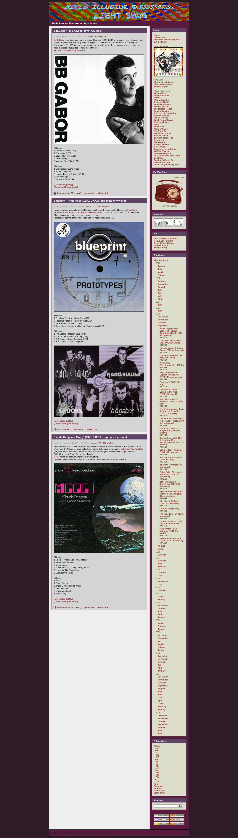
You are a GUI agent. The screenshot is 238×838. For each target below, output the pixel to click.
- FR (104, 443)
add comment (63, 429)
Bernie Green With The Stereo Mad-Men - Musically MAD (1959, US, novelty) (172, 441)
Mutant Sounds (161, 95)
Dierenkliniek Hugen (164, 243)
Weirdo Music (160, 93)
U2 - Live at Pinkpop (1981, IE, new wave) (169, 502)
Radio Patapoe (161, 245)
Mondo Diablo (161, 129)
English (102, 37)
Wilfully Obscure (162, 151)
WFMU (157, 98)
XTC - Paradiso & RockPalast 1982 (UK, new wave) (170, 484)
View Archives (161, 260)
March (161, 272)
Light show (159, 793)
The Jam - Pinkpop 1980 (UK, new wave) (171, 356)
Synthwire (159, 140)
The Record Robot (163, 109)
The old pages (161, 86)
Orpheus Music (161, 102)
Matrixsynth (159, 142)
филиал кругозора (163, 138)
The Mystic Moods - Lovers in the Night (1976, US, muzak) (169, 392)
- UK (99, 207)
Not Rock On (160, 131)
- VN (157, 777)
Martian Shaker (161, 106)
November (163, 320)
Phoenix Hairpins (162, 104)
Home (157, 35)
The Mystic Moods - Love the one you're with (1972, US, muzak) (172, 411)
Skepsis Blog (160, 247)
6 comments (62, 607)
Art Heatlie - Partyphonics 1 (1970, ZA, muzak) (172, 365)
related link (102, 193)
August (161, 266)
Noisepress (159, 147)
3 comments (62, 193)
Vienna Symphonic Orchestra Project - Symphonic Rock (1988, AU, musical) (171, 332)
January (161, 567)
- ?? (157, 782)
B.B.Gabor (96, 212)
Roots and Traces (162, 133)
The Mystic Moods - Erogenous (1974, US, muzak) (170, 430)
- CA (96, 37)
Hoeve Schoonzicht (163, 241)
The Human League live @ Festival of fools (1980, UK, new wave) (172, 421)
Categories (161, 741)
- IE (156, 761)
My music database (163, 82)
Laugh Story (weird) (169, 509)
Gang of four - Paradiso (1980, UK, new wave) (171, 451)
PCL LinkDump (161, 100)
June (160, 293)
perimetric (159, 127)
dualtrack (158, 158)
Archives (160, 255)
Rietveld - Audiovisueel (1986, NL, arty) (171, 458)
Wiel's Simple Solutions (165, 238)
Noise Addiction (162, 162)
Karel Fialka (68, 212)
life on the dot (161, 118)
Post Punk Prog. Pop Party (167, 156)
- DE (157, 755)
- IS (156, 764)
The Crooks (81, 212)
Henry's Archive (161, 115)
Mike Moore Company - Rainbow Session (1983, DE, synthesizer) (171, 493)
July (160, 269)
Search (159, 800)
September (163, 284)
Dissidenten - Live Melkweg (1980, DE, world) (169, 531)
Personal (158, 786)
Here (56, 457)
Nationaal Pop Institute (132, 449)
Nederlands (159, 790)
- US (157, 775)
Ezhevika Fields (161, 144)
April (160, 299)
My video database (163, 84)
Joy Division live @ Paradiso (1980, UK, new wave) (171, 401)
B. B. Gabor (59, 40)
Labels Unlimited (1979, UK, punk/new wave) (171, 522)
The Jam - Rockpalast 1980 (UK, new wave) (170, 341)
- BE (157, 750)
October (162, 281)
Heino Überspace (162, 153)
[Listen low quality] (63, 184)
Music (90, 37)
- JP (157, 768)
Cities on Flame (161, 122)
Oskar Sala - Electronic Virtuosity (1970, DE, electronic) (171, 474)
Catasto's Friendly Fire (165, 149)
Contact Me (159, 37)
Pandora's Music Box (164, 160)
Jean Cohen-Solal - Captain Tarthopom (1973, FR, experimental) (171, 374)
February (162, 275)
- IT (156, 766)
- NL (157, 770)
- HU (157, 759)
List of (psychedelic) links (166, 164)
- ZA (157, 779)
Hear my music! (161, 46)
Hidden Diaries (161, 135)
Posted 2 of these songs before (69, 50)
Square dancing (161, 111)
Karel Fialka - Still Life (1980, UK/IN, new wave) (171, 539)
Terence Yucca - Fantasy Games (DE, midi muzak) (172, 349)
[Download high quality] (66, 187)
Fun (156, 784)
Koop (156, 124)
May (160, 296)
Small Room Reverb (163, 120)
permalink (89, 193)
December (163, 317)
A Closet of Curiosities (165, 113)
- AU (157, 748)
